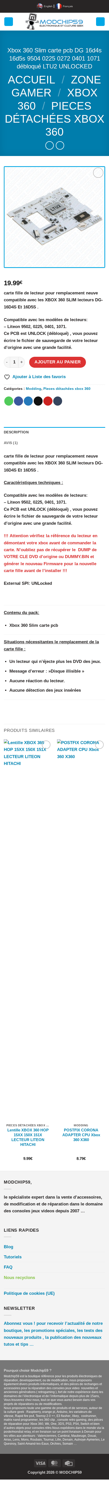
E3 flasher (63, 1416)
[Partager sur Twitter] (28, 401)
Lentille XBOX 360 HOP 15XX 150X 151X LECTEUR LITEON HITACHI (28, 1137)
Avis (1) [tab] (11, 443)
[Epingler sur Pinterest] (47, 401)
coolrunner (88, 1416)
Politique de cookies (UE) (29, 1293)
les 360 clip (47, 1420)
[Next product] (49, 145)
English (48, 6)
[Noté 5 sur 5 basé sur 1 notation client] (54, 275)
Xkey (75, 1416)
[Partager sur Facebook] (18, 401)
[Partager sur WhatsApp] (8, 401)
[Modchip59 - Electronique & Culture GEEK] (54, 22)
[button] (8, 21)
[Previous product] (60, 145)
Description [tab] (16, 432)
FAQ (8, 1267)
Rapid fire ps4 (24, 1416)
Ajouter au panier (57, 362)
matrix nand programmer (21, 1420)
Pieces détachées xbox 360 (54, 119)
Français (68, 6)
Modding (33, 389)
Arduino (62, 1412)
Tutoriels (13, 1257)
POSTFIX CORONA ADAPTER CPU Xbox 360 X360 (81, 1135)
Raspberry (33, 1412)
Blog (8, 1246)
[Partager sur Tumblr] (57, 401)
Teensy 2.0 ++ (45, 1416)
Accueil (31, 80)
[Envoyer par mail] (38, 401)
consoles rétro (41, 1428)
